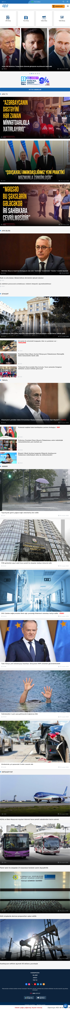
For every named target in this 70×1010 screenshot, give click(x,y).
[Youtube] (35, 984)
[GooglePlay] (29, 998)
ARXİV (35, 977)
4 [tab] (35, 73)
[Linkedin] (41, 984)
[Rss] (44, 984)
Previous (2, 50)
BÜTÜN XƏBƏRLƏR (35, 89)
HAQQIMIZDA (35, 972)
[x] (32, 984)
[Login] (67, 2)
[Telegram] (38, 984)
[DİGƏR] (67, 6)
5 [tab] (37, 73)
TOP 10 (35, 980)
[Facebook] (26, 984)
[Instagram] (29, 984)
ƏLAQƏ (35, 975)
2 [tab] (31, 73)
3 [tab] (33, 73)
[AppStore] (41, 998)
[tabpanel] (35, 49)
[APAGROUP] (35, 993)
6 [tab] (39, 73)
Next (67, 50)
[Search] (63, 2)
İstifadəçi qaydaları (30, 1004)
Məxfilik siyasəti (41, 1004)
